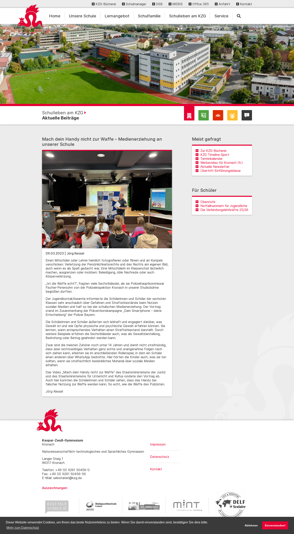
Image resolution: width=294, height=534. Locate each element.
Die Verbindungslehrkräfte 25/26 (224, 210)
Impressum (158, 444)
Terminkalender (211, 159)
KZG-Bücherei (106, 4)
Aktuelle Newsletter (214, 167)
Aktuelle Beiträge (60, 117)
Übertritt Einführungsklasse (220, 171)
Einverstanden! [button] (275, 525)
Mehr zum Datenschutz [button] (22, 527)
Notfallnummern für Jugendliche (223, 206)
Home (54, 16)
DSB (159, 4)
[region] (147, 64)
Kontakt (246, 4)
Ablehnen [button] (251, 525)
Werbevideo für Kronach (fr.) (221, 163)
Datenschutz (159, 457)
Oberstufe (207, 202)
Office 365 (200, 4)
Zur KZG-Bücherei (213, 151)
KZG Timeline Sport (214, 155)
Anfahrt (224, 4)
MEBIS (177, 4)
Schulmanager (136, 4)
